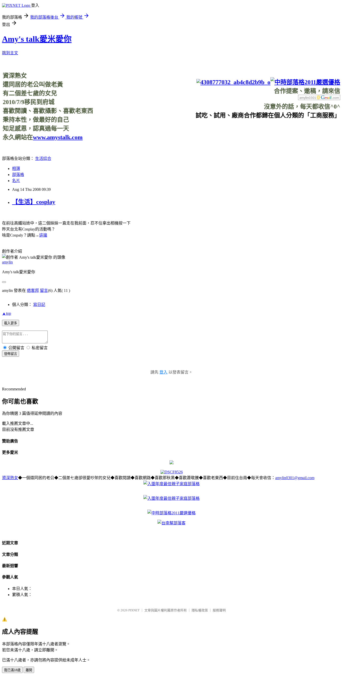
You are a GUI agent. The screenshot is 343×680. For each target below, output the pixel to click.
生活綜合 (43, 158)
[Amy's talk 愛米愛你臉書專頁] (233, 82)
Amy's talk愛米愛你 (37, 38)
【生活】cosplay (33, 202)
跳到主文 (10, 53)
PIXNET (134, 610)
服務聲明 (219, 610)
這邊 (43, 235)
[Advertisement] (248, 130)
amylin (7, 262)
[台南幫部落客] (171, 523)
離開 (29, 670)
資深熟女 (10, 478)
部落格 (18, 174)
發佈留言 (10, 354)
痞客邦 (33, 290)
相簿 (16, 168)
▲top (6, 313)
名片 (16, 180)
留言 (44, 290)
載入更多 (10, 323)
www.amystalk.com (58, 137)
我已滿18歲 (12, 670)
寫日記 (39, 304)
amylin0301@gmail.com (294, 478)
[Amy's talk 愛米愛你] (171, 463)
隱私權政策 (200, 610)
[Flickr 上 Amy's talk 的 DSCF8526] (171, 472)
